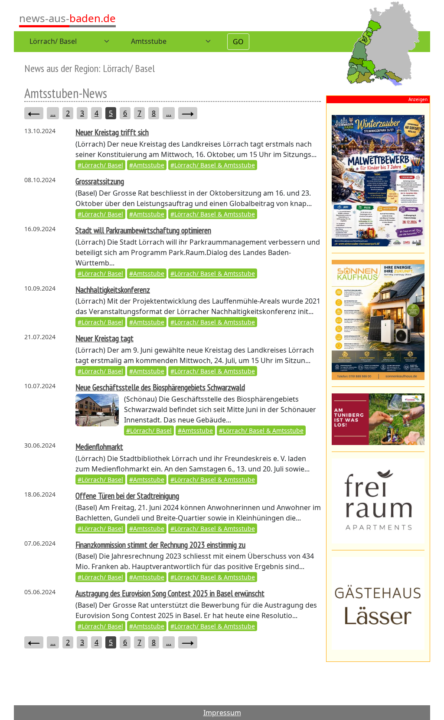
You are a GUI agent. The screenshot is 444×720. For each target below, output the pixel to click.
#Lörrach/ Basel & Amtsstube (212, 165)
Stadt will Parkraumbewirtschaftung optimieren (143, 230)
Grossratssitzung (99, 181)
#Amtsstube (146, 165)
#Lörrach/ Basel (100, 165)
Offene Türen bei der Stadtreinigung (127, 495)
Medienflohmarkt (99, 446)
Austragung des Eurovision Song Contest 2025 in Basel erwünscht (169, 593)
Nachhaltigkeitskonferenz (112, 289)
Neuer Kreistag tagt (104, 338)
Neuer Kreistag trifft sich (112, 132)
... (53, 113)
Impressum (222, 712)
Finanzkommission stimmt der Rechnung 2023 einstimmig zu (160, 544)
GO (238, 41)
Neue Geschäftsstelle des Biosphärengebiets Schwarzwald (160, 387)
